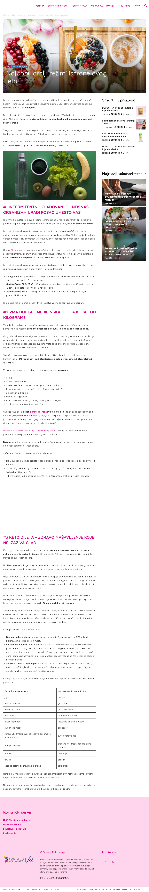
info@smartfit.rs (60, 878)
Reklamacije (9, 833)
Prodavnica (97, 6)
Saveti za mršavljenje (26, 15)
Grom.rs (137, 889)
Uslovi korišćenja (12, 824)
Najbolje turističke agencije (100, 889)
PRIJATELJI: (126, 889)
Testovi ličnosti (81, 889)
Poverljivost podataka (14, 828)
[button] (145, 6)
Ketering (116, 889)
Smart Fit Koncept (57, 6)
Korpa (137, 6)
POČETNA (40, 6)
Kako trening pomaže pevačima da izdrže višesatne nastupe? (123, 196)
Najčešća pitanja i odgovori (17, 820)
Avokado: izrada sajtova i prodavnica (44, 889)
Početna (6, 15)
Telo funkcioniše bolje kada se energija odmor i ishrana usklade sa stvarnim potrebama (123, 222)
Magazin (110, 6)
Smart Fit (108, 203)
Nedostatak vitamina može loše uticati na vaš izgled (29, 430)
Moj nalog (124, 6)
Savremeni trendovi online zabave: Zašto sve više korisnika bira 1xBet (121, 251)
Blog (14, 15)
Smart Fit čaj (80, 6)
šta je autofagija (19, 250)
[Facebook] (105, 862)
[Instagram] (113, 862)
